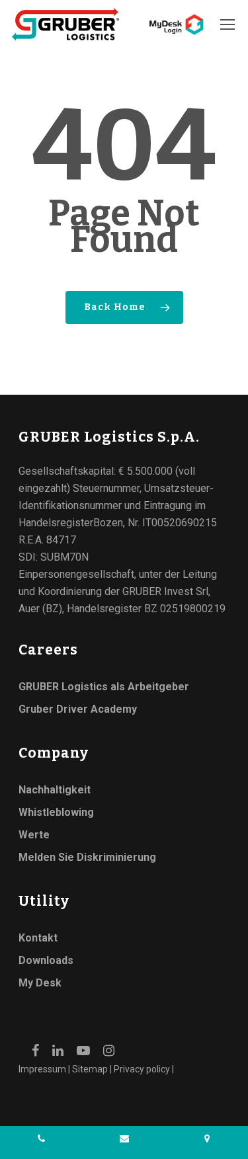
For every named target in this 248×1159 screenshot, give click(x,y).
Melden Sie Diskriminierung (87, 857)
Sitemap (90, 1069)
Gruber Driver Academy (78, 709)
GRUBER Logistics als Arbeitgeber (104, 686)
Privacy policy (142, 1069)
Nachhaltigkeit (55, 789)
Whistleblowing (56, 812)
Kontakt (38, 938)
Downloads (46, 960)
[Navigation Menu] (228, 24)
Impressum (42, 1069)
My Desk (40, 983)
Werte (34, 834)
